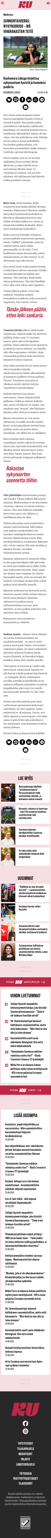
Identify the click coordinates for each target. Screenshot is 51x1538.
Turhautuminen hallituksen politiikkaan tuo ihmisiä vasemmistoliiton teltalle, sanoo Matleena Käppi (33, 950)
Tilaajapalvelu (25, 1449)
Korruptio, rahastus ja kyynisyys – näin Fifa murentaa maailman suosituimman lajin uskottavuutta (33, 813)
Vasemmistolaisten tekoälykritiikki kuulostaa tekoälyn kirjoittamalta (30, 832)
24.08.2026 (9, 1323)
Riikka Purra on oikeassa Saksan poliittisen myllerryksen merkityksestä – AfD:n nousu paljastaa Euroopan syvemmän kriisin (25, 1294)
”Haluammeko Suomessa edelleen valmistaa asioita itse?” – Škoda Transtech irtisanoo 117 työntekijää (27, 1055)
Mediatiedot (25, 1454)
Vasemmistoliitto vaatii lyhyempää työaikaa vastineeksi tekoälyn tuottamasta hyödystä (33, 929)
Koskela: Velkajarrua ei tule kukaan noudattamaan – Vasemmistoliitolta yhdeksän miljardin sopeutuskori (22, 1185)
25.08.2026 (9, 1249)
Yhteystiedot (25, 1443)
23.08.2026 (9, 1355)
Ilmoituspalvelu (25, 1464)
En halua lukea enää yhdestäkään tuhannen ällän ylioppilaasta (31, 853)
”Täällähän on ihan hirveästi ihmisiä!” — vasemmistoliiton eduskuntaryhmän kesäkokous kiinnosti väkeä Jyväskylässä (32, 891)
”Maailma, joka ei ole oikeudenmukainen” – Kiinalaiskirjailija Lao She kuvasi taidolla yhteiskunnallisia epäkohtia (25, 1277)
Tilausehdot (26, 1483)
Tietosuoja (25, 1473)
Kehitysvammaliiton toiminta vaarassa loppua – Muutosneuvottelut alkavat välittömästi (23, 1259)
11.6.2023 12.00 (42, 92)
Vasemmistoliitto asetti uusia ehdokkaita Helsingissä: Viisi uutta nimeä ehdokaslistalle (26, 1042)
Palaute (25, 1459)
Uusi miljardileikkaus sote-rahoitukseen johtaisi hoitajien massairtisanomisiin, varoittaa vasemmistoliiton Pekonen (24, 1149)
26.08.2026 (9, 1139)
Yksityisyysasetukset (25, 1478)
